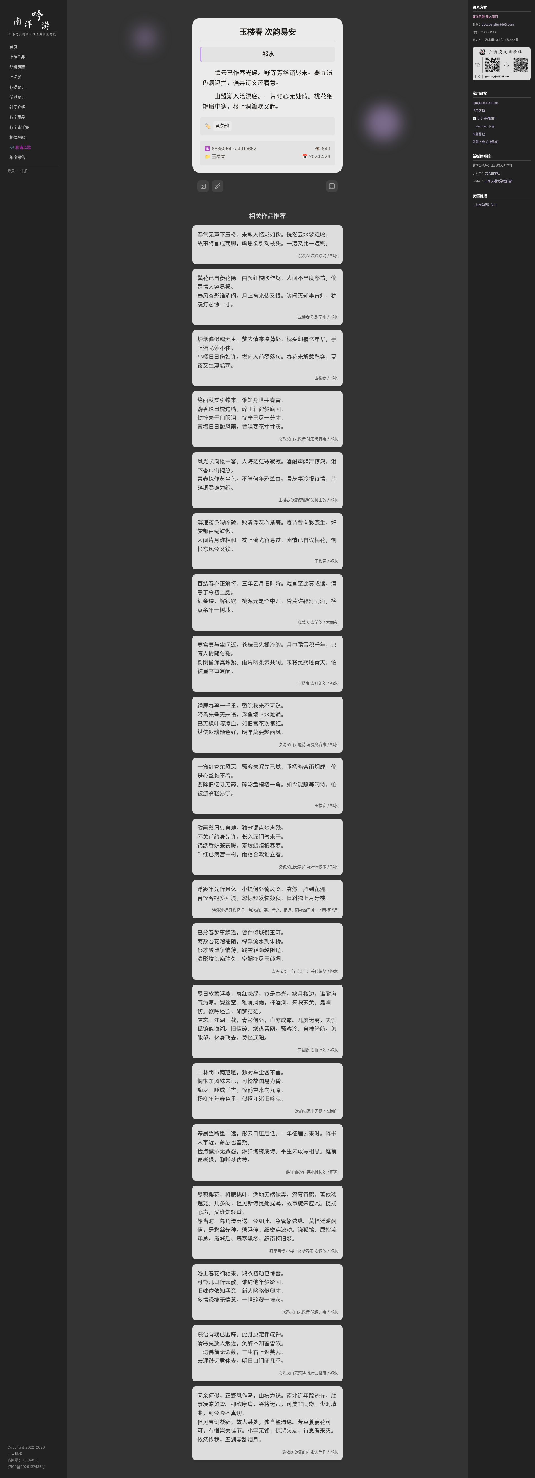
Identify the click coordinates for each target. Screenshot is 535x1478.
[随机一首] (332, 186)
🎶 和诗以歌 (20, 147)
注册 (24, 171)
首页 (13, 47)
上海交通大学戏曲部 (498, 181)
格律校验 (17, 137)
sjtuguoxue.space (485, 103)
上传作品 (17, 57)
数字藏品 (17, 117)
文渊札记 (479, 134)
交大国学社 (492, 173)
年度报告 (17, 157)
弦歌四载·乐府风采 (485, 142)
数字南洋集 (19, 127)
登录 (11, 171)
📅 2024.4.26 (316, 156)
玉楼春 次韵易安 (267, 32)
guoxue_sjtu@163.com (498, 24)
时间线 (15, 77)
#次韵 (222, 126)
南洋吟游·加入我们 (485, 17)
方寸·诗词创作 (486, 118)
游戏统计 (17, 97)
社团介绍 (17, 107)
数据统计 (17, 87)
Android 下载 (485, 126)
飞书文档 (479, 110)
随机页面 (17, 67)
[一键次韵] (217, 186)
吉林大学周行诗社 (485, 205)
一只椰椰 (15, 1454)
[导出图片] (203, 186)
